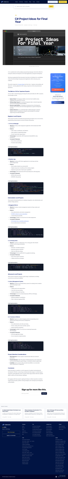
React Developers (49, 427)
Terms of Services (62, 426)
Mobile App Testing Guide (59, 470)
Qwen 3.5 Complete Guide (59, 447)
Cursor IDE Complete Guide (60, 458)
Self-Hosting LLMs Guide (59, 460)
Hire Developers (63, 1)
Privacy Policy (61, 429)
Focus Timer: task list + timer (27, 452)
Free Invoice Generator (26, 439)
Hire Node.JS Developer (36, 426)
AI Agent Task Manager (26, 444)
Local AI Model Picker (25, 450)
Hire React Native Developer (37, 429)
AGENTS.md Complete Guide (60, 457)
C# (15, 15)
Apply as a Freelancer (53, 1)
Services (21, 1)
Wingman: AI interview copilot (27, 455)
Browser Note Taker (25, 460)
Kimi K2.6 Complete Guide (59, 450)
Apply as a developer (11, 435)
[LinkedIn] (56, 477)
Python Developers (49, 432)
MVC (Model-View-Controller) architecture (20, 221)
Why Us (23, 427)
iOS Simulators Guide (58, 468)
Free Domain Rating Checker (27, 447)
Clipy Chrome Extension (26, 458)
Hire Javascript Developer (36, 432)
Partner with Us (24, 432)
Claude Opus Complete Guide (60, 442)
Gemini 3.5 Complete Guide (60, 452)
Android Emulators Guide (59, 466)
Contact (26, 1)
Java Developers (49, 426)
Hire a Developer (11, 432)
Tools (34, 1)
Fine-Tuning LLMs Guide (59, 463)
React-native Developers (50, 435)
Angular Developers (49, 434)
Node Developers (49, 429)
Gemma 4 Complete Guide (59, 449)
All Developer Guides (58, 439)
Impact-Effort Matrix (25, 442)
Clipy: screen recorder (26, 457)
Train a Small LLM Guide (59, 465)
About (16, 1)
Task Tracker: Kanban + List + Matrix (28, 441)
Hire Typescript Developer (36, 435)
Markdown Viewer (25, 462)
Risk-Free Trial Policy (62, 427)
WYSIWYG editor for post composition (19, 213)
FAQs (23, 429)
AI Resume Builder (25, 463)
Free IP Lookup (24, 449)
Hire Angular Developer (36, 434)
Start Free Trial (57, 89)
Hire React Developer (36, 427)
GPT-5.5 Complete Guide (59, 444)
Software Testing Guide (59, 471)
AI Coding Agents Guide (59, 455)
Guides (38, 1)
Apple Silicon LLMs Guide (59, 462)
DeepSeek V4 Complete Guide (60, 441)
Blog (30, 1)
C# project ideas (21, 84)
